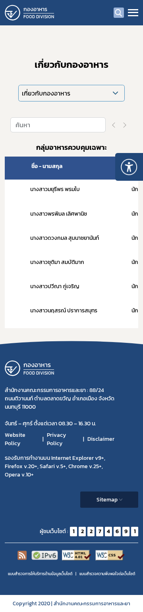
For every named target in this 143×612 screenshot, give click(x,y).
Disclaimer (100, 439)
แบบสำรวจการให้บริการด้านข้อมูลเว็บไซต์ (40, 574)
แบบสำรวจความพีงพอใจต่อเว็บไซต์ (107, 574)
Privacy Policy (56, 439)
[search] (118, 13)
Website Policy (15, 439)
